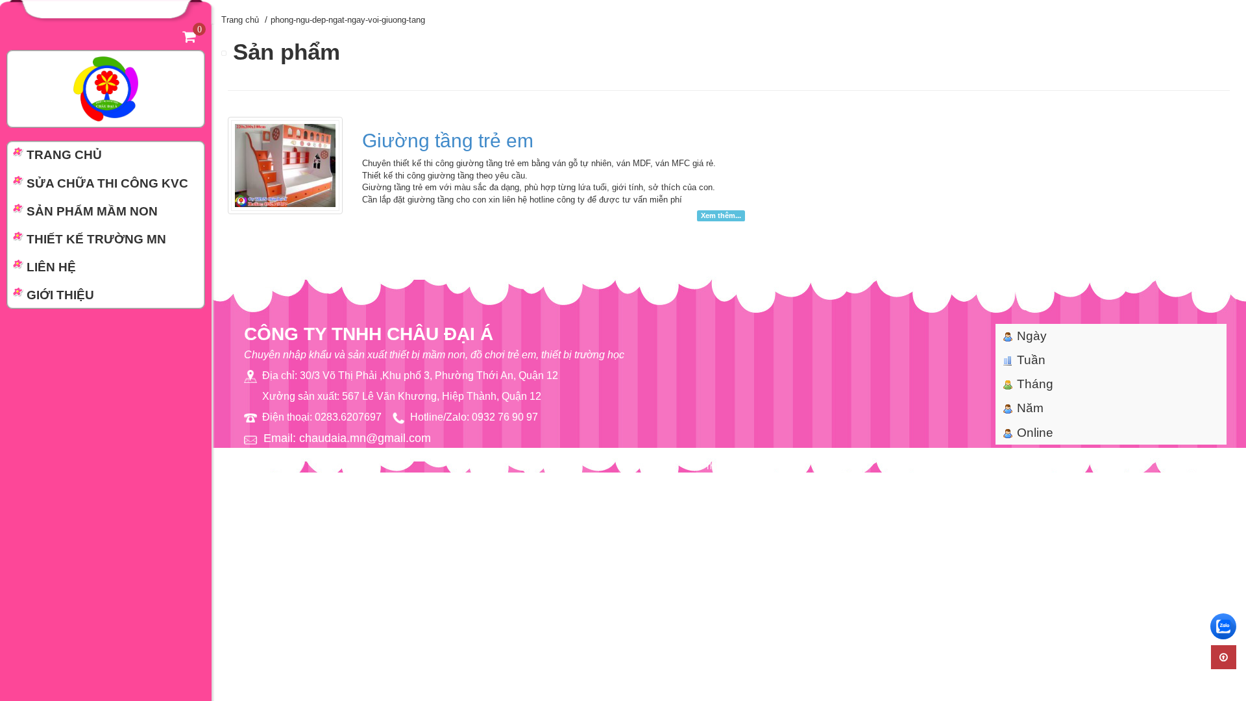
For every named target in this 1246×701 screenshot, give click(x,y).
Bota (757, 466)
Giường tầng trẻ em (447, 140)
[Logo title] (105, 88)
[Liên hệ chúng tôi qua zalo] (1223, 626)
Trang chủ (240, 20)
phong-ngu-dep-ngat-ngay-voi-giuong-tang (348, 20)
